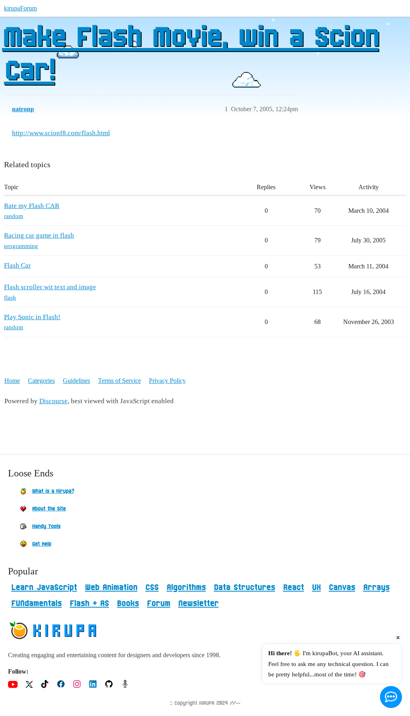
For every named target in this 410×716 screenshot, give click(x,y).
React (293, 587)
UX (316, 587)
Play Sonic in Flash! (32, 317)
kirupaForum (20, 8)
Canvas (342, 587)
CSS (152, 587)
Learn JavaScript (44, 587)
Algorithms (186, 587)
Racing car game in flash (39, 235)
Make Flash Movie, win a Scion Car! (190, 55)
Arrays (376, 587)
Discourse (53, 401)
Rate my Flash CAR (31, 206)
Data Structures (244, 587)
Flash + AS (89, 603)
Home (12, 380)
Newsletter (198, 603)
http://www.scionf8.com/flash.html (61, 133)
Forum (158, 603)
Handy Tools (46, 526)
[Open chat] (391, 697)
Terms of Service (119, 380)
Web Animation (111, 587)
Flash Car (17, 265)
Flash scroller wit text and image (50, 287)
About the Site (49, 509)
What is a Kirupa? (53, 491)
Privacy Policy (167, 380)
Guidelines (76, 380)
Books (128, 603)
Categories (41, 380)
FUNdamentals (36, 603)
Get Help (41, 544)
